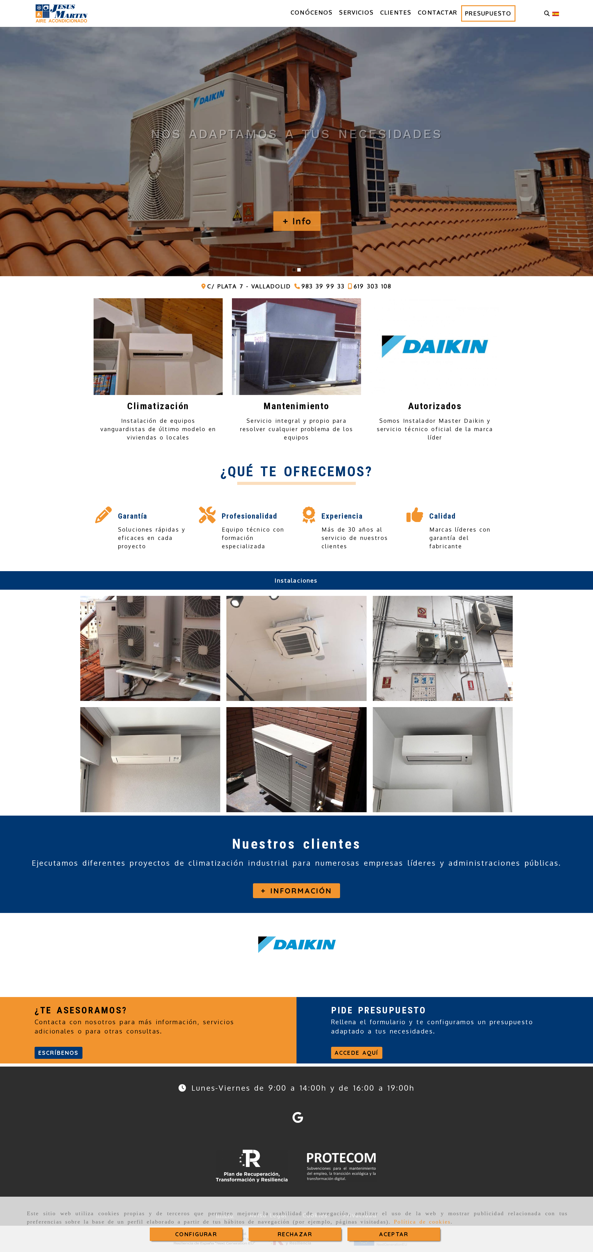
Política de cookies (422, 1222)
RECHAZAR (295, 1234)
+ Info (297, 221)
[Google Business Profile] (297, 1119)
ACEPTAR (393, 1234)
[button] (296, 890)
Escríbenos (58, 1052)
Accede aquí (357, 1052)
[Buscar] (547, 13)
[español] (555, 13)
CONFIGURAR (196, 1234)
